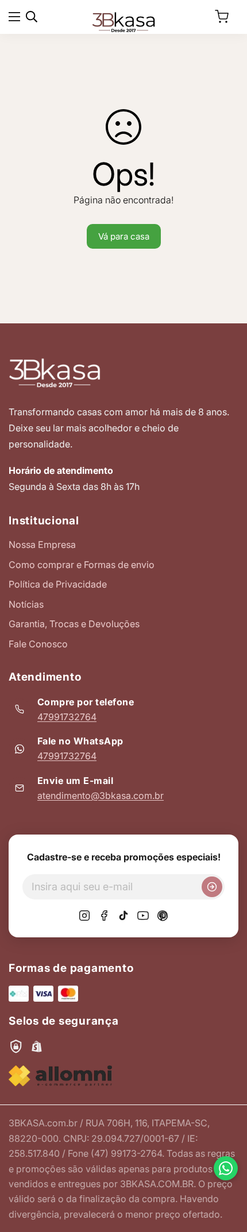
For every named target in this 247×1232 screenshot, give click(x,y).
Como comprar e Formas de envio (82, 564)
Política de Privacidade (58, 584)
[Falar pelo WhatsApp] (226, 1168)
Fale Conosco (38, 644)
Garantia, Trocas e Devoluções (74, 623)
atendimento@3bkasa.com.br (100, 795)
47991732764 (67, 717)
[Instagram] (84, 915)
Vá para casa (123, 236)
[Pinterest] (162, 915)
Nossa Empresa (42, 544)
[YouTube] (143, 915)
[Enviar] (212, 886)
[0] (221, 16)
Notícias (26, 604)
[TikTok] (123, 915)
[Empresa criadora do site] (60, 1076)
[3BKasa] (123, 21)
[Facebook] (104, 915)
